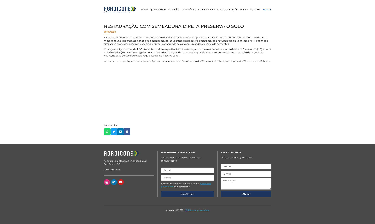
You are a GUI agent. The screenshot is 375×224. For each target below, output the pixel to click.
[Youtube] (121, 182)
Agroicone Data (207, 9)
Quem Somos (158, 9)
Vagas (244, 9)
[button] (107, 131)
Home (144, 9)
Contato (255, 9)
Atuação (173, 9)
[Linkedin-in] (114, 182)
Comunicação (229, 9)
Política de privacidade (197, 210)
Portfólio (188, 9)
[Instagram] (107, 182)
